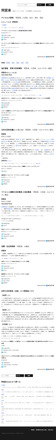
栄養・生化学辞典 (8, 246)
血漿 (37, 78)
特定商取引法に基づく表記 (41, 429)
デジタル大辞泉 (7, 18)
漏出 (13, 62)
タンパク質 (12, 90)
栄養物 (49, 78)
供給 (27, 62)
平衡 (5, 84)
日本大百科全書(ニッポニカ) (12, 130)
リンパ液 (14, 145)
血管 (33, 88)
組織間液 (3, 206)
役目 (22, 62)
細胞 (26, 78)
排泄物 (8, 62)
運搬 (18, 62)
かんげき (50, 141)
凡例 (22, 27)
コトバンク (8, 4)
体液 (17, 139)
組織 (11, 78)
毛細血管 (13, 88)
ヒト (17, 143)
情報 (20, 27)
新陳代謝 (10, 208)
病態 (27, 86)
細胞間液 (3, 78)
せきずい (5, 141)
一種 (22, 139)
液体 (16, 80)
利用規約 (33, 429)
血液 (37, 149)
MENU (2, 1)
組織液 (4, 25)
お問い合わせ (50, 429)
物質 (5, 88)
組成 (39, 82)
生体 (17, 82)
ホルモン (7, 80)
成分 (20, 90)
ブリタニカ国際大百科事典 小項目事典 (16, 192)
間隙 (46, 141)
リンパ (48, 139)
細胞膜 (46, 149)
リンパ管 (49, 154)
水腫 (36, 86)
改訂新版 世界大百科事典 (11, 68)
